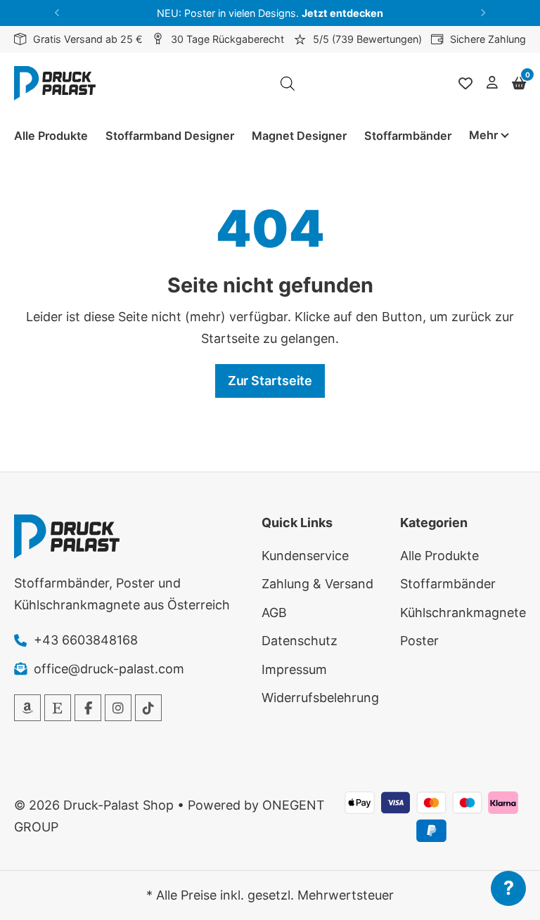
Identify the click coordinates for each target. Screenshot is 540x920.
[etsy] (57, 707)
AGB (274, 612)
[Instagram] (118, 707)
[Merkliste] (465, 84)
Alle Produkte (51, 136)
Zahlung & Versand (317, 583)
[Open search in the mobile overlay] (288, 84)
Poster (419, 640)
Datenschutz (300, 640)
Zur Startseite (270, 380)
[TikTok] (148, 707)
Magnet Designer (299, 136)
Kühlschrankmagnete (463, 612)
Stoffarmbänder (407, 136)
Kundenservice (305, 555)
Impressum (294, 669)
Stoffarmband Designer (169, 136)
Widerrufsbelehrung (320, 697)
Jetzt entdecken (342, 13)
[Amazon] (27, 707)
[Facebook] (88, 707)
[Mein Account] (492, 83)
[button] (57, 13)
